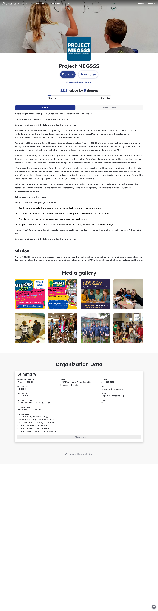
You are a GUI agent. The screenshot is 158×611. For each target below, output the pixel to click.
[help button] (154, 607)
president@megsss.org (112, 389)
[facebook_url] (102, 402)
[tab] (45, 107)
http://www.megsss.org (112, 396)
